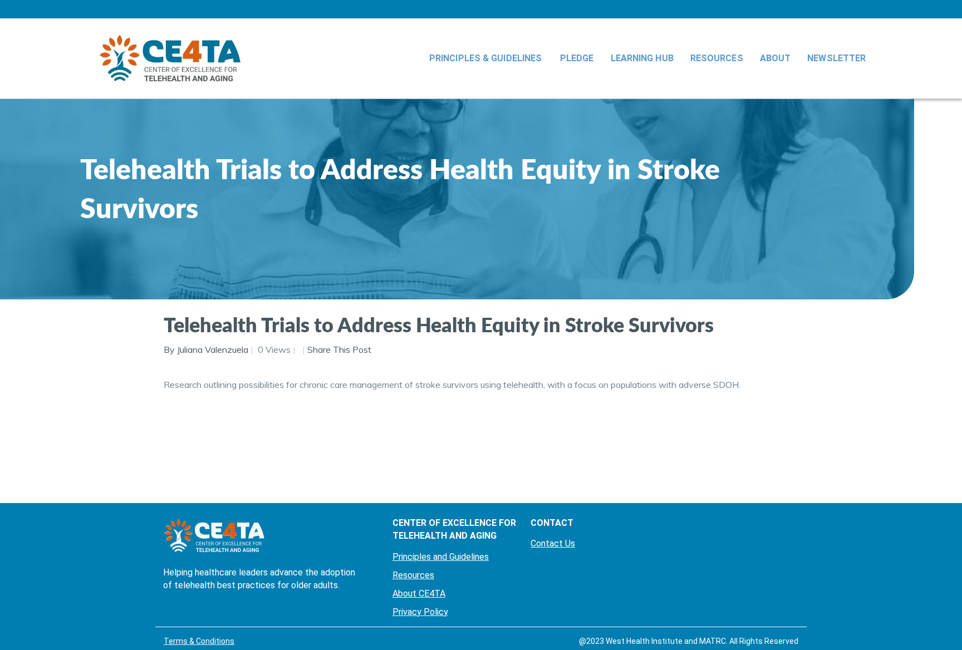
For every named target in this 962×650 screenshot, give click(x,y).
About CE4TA (418, 593)
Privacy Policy (420, 612)
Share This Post (339, 349)
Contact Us (553, 543)
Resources (716, 58)
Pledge (577, 58)
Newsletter (836, 58)
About (775, 58)
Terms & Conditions (199, 641)
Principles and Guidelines (440, 556)
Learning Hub (642, 58)
